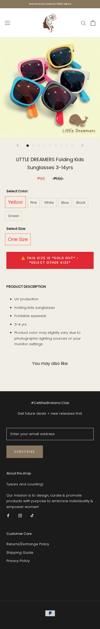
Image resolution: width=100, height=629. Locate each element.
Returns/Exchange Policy (27, 544)
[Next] (82, 145)
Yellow (15, 202)
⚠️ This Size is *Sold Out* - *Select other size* (50, 260)
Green (13, 215)
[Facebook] (8, 515)
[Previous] (17, 145)
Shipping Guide (19, 552)
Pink (33, 202)
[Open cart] (93, 23)
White (49, 202)
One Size (18, 239)
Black (80, 202)
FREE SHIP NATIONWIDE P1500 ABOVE (50, 4)
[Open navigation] (7, 23)
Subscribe (24, 451)
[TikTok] (32, 515)
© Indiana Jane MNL (50, 584)
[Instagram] (20, 515)
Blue (65, 202)
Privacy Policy (18, 560)
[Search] (83, 22)
